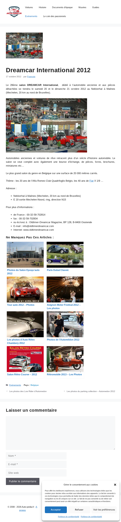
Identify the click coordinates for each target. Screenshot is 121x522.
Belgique (35, 385)
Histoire (42, 7)
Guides (95, 7)
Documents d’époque (62, 7)
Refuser (79, 509)
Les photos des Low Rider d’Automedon (28, 391)
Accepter (56, 509)
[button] (115, 484)
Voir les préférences (104, 509)
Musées (82, 7)
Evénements (31, 16)
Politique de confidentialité (68, 517)
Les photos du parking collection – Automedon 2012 (91, 391)
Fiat (91, 180)
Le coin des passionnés (54, 16)
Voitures (29, 7)
